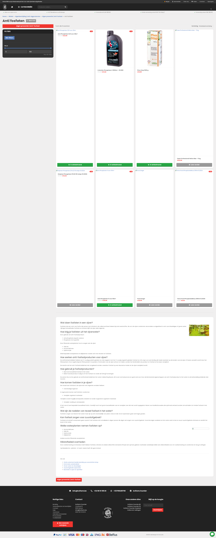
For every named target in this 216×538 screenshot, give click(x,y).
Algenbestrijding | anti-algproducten (27, 16)
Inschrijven (157, 510)
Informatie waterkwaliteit (71, 464)
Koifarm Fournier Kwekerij (132, 508)
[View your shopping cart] (211, 9)
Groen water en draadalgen (72, 466)
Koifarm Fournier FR (134, 506)
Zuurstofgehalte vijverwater (72, 468)
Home (5, 16)
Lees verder (195, 165)
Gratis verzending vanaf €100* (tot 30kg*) (153, 12)
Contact (202, 1)
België (167, 1)
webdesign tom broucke (156, 534)
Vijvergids (210, 1)
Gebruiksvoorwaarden (60, 514)
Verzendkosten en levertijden (62, 506)
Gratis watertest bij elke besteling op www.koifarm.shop (81, 462)
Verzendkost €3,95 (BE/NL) (103, 12)
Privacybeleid (57, 516)
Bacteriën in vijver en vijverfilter (73, 469)
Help (54, 510)
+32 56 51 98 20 (100, 491)
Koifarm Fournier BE (134, 504)
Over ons (186, 1)
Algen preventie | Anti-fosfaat (52, 16)
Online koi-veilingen (134, 510)
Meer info (31, 21)
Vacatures (56, 512)
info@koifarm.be (79, 491)
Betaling (55, 504)
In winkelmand (76, 165)
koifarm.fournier (140, 491)
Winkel (11, 16)
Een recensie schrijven (64, 524)
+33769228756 (119, 491)
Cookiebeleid (57, 518)
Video (195, 1)
